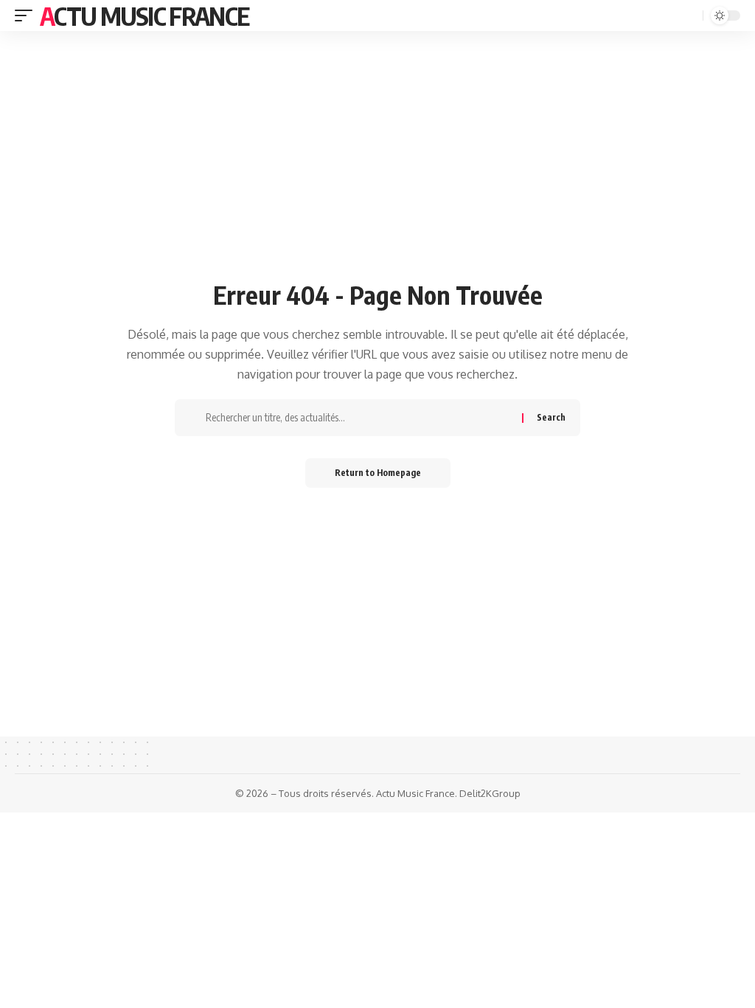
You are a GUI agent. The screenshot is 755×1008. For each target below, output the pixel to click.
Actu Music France (144, 15)
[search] (690, 15)
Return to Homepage (378, 472)
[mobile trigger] (27, 15)
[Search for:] (358, 417)
